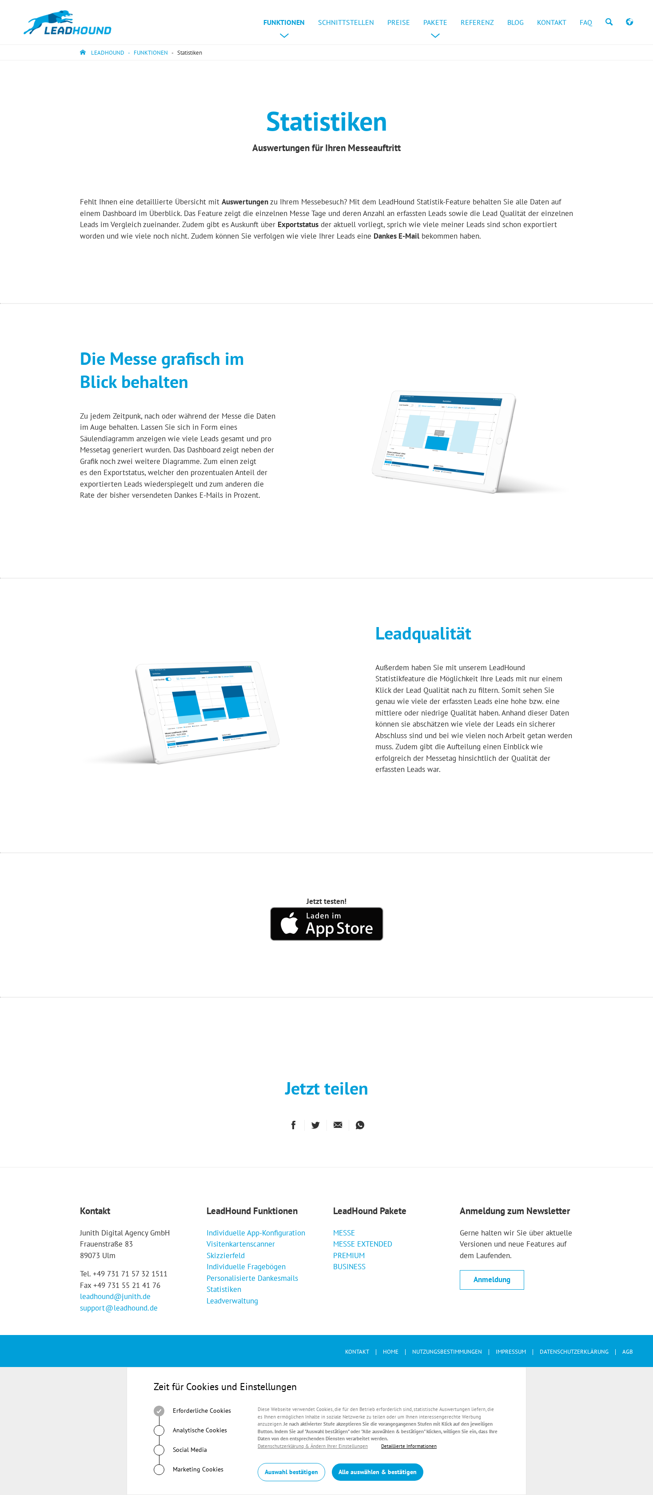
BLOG (515, 22)
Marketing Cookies (197, 1469)
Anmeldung (492, 1279)
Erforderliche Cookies (201, 1411)
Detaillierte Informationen (409, 1446)
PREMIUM (349, 1255)
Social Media (189, 1450)
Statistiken (189, 52)
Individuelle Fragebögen (246, 1266)
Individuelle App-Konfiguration (256, 1233)
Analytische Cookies (199, 1430)
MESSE (344, 1233)
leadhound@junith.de (115, 1296)
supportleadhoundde (119, 1308)
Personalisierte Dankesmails (252, 1278)
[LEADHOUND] (67, 22)
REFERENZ (477, 22)
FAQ (586, 22)
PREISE (398, 22)
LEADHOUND (107, 52)
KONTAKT (551, 22)
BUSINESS (349, 1266)
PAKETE (438, 31)
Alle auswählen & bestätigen (377, 1472)
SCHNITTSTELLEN (346, 22)
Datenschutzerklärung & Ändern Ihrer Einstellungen (313, 1446)
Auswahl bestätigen (291, 1472)
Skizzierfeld (226, 1255)
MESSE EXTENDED (362, 1244)
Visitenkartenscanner (241, 1244)
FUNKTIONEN (151, 52)
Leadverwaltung (232, 1301)
